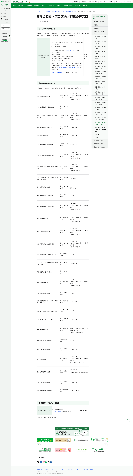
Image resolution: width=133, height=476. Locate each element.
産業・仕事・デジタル (54, 5)
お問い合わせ (40, 469)
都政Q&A (47, 469)
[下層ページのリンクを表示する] (106, 25)
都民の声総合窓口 (70, 50)
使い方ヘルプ (53, 469)
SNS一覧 (70, 469)
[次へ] (106, 445)
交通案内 (110, 1)
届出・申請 (102, 1)
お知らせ (118, 1)
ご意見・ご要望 (57, 411)
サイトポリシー (62, 469)
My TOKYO (86, 5)
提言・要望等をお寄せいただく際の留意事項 (67, 67)
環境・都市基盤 (68, 5)
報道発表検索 (4, 33)
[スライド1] (70, 444)
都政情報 (77, 5)
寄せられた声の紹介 (57, 72)
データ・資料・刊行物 (87, 469)
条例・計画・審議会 (93, 1)
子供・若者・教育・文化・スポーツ (36, 5)
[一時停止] (73, 444)
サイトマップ (76, 469)
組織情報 (76, 1)
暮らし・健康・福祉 (18, 5)
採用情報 (84, 1)
